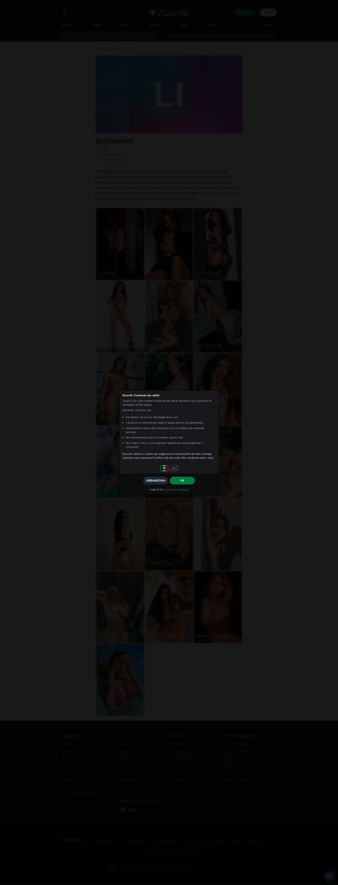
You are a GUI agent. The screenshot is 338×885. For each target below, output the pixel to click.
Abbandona (155, 481)
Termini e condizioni (177, 489)
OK (182, 481)
